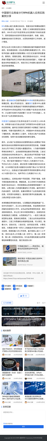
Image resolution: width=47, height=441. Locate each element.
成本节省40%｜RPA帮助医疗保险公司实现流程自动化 (12, 350)
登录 (4, 423)
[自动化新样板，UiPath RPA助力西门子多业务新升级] (34, 364)
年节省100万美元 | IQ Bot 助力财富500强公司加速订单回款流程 (34, 350)
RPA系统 (29, 100)
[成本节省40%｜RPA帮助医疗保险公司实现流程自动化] (12, 340)
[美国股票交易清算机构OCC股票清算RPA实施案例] (34, 388)
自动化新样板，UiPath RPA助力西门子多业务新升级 (34, 374)
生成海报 (8, 303)
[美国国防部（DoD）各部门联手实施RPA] (12, 364)
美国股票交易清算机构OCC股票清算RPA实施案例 (34, 397)
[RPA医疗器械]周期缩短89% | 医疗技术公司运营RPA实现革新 (11, 397)
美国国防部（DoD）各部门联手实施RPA (12, 374)
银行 (31, 103)
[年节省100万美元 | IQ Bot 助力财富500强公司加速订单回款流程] (34, 340)
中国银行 (5, 121)
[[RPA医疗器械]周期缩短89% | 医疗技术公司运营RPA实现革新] (12, 388)
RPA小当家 (5, 21)
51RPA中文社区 (38, 438)
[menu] (43, 3)
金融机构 (12, 100)
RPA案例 (30, 21)
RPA (3, 26)
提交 (23, 426)
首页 (3, 8)
